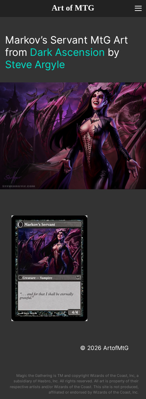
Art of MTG (73, 7)
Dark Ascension (67, 52)
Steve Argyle (35, 64)
